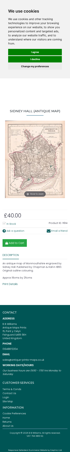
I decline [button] (35, 59)
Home (6, 417)
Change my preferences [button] (35, 66)
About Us (8, 426)
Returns (7, 421)
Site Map (8, 401)
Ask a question (15, 231)
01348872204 (10, 349)
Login (6, 397)
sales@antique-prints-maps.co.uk (23, 360)
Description (11, 255)
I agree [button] (35, 52)
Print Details (10, 284)
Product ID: (55, 223)
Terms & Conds (12, 389)
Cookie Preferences (14, 413)
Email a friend (58, 231)
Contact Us (9, 393)
